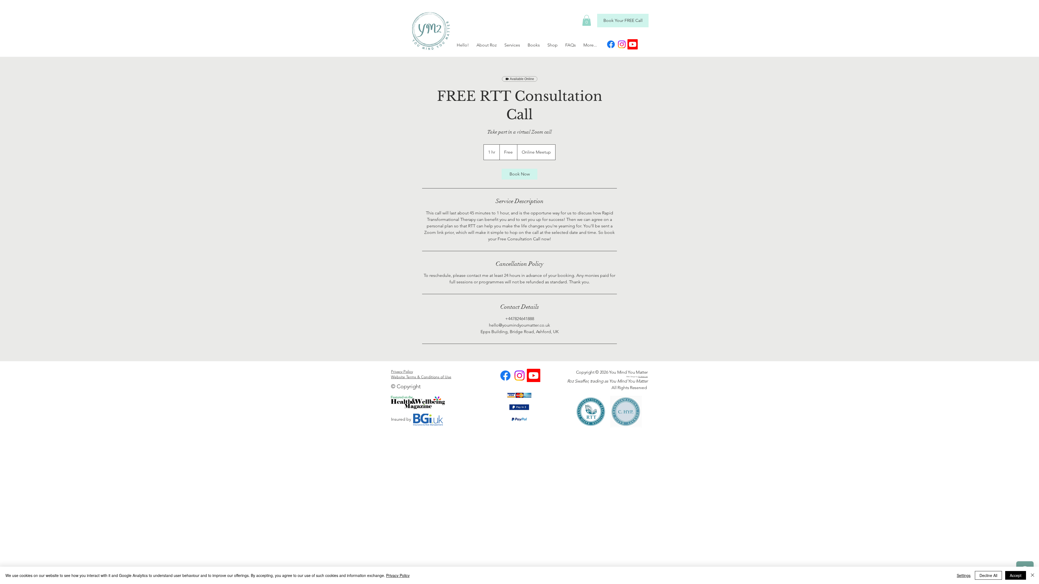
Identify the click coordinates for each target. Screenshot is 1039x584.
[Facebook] (611, 44)
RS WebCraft (643, 377)
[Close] (1032, 575)
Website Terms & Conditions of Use (421, 376)
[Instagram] (622, 44)
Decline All (988, 575)
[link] (519, 174)
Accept (1015, 575)
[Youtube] (632, 44)
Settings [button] (964, 575)
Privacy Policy (402, 371)
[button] (586, 20)
